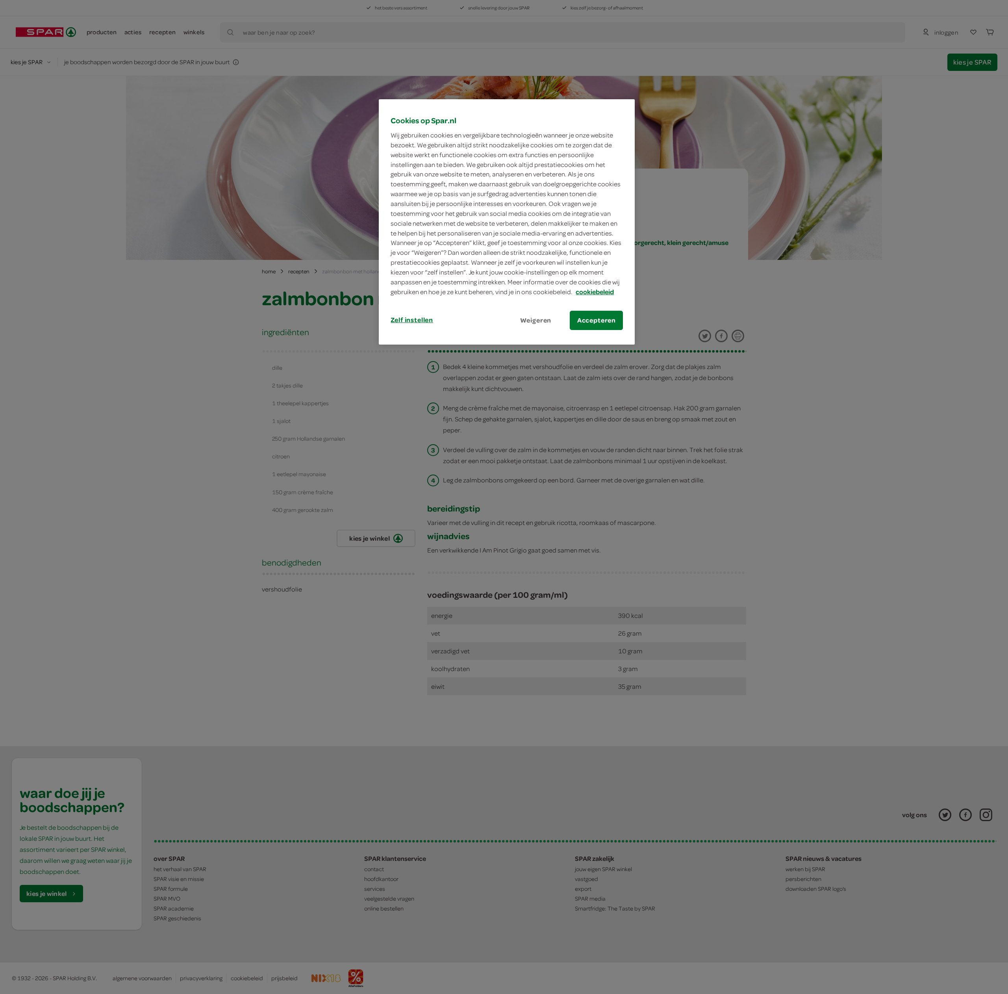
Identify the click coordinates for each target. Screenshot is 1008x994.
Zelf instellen (412, 319)
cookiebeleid (595, 291)
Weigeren (536, 320)
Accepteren (596, 320)
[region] (507, 221)
